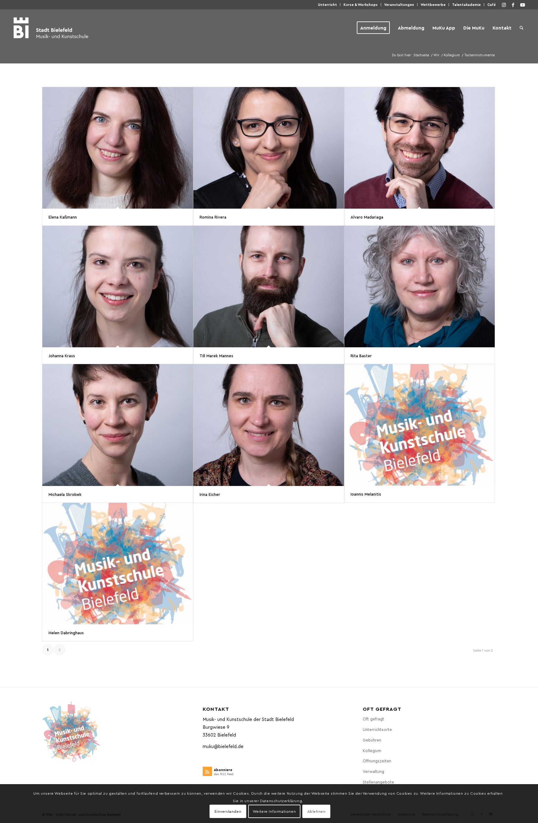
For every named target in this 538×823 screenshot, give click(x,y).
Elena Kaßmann (63, 217)
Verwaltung (373, 771)
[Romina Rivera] (268, 148)
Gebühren (372, 739)
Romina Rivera (213, 217)
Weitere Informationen (274, 811)
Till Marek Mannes (216, 355)
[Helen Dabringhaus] (117, 563)
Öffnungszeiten (377, 760)
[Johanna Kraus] (117, 286)
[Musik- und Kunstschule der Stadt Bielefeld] (51, 27)
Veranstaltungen (399, 4)
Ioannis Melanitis (366, 494)
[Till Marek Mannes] (268, 286)
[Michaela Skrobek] (117, 425)
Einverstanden (228, 811)
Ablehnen (316, 811)
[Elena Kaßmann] (117, 148)
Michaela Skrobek (65, 494)
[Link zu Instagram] (503, 4)
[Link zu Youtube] (522, 4)
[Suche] (521, 27)
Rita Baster (361, 355)
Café (491, 4)
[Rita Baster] (419, 286)
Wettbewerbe (433, 4)
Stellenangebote (378, 781)
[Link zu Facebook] (513, 4)
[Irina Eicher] (268, 425)
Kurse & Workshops (360, 4)
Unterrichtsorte (377, 729)
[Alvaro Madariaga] (419, 148)
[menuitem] (327, 4)
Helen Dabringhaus (66, 632)
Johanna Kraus (62, 355)
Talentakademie (466, 4)
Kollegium (372, 750)
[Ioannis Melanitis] (419, 425)
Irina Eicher (210, 494)
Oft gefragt (373, 718)
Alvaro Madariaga (367, 217)
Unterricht (327, 4)
